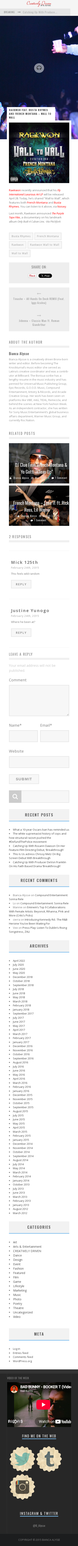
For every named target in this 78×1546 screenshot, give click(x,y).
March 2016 (20, 1083)
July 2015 (18, 1115)
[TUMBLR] (49, 1471)
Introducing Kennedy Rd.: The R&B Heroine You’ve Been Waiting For (38, 922)
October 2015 (21, 1103)
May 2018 (19, 997)
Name (15, 725)
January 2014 (21, 1180)
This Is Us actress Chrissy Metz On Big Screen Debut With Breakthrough (34, 856)
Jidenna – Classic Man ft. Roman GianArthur (39, 323)
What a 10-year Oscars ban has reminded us (41, 829)
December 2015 (22, 1095)
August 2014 (20, 1160)
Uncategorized (23, 1312)
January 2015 (21, 1140)
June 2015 (19, 1119)
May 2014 (19, 1168)
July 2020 (18, 965)
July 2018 (18, 989)
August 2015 (20, 1111)
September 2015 (23, 1107)
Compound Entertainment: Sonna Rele (44, 903)
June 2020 (19, 969)
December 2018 (22, 977)
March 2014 (20, 1172)
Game (17, 1282)
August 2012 (20, 1209)
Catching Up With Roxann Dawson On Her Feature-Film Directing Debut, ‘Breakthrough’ (37, 848)
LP (35, 192)
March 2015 (20, 1132)
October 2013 (21, 1184)
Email (46, 725)
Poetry (17, 1304)
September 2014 (23, 1156)
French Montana (37, 202)
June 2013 (19, 1192)
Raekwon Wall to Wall (44, 245)
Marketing (20, 1290)
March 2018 (20, 1001)
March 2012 (20, 1213)
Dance (17, 1255)
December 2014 (22, 1144)
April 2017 (19, 1030)
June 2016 (19, 1070)
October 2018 (21, 981)
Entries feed (20, 1353)
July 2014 (18, 1164)
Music (17, 1295)
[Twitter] (22, 1471)
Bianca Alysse (21, 477)
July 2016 (18, 1066)
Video (17, 1317)
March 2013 (20, 1197)
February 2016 (22, 1087)
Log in (16, 1349)
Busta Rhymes (21, 236)
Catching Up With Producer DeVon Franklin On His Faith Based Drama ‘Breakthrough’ (37, 864)
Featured (19, 1273)
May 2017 (19, 1026)
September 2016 (23, 1058)
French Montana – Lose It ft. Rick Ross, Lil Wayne (41, 506)
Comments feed (23, 1357)
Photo (17, 1299)
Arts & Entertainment (27, 1247)
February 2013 (22, 1201)
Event (17, 1264)
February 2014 (22, 1176)
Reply (21, 584)
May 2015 (19, 1123)
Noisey (61, 206)
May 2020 (19, 973)
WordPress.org (22, 1361)
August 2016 (20, 1062)
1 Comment (61, 477)
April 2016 (19, 1078)
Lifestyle (18, 1286)
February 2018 (22, 1005)
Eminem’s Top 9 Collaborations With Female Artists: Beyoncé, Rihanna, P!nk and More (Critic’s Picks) (39, 911)
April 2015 (19, 1127)
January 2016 (21, 1091)
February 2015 (22, 1135)
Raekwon (15, 190)
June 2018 (19, 993)
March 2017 (20, 1034)
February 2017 (22, 1038)
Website (16, 751)
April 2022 (19, 961)
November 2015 (23, 1099)
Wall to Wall (20, 253)
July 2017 (18, 1018)
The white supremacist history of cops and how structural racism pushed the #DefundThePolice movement (37, 838)
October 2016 (21, 1054)
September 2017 (23, 1013)
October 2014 (21, 1152)
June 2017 (19, 1021)
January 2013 (21, 1205)
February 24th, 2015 (25, 567)
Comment (18, 679)
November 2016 (23, 1050)
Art (15, 1242)
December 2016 (22, 1046)
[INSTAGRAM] (22, 1499)
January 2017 (21, 1042)
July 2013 (18, 1188)
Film (16, 1277)
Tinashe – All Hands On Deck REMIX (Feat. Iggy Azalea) (39, 301)
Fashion (18, 1268)
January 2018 (21, 1009)
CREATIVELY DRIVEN (27, 1251)
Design (17, 1260)
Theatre (18, 1308)
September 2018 (23, 985)
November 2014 (23, 1148)
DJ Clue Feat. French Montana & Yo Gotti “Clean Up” (41, 468)
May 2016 (19, 1075)
